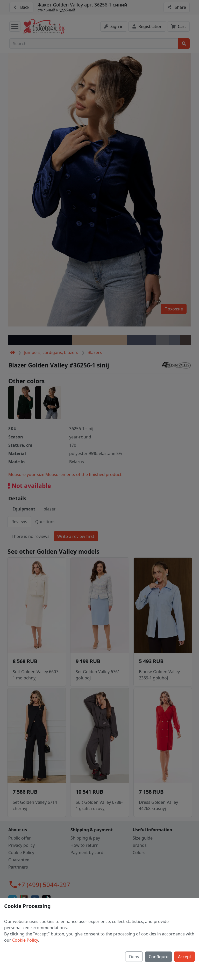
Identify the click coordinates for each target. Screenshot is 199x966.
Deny (134, 957)
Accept (184, 957)
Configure (158, 957)
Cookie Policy (25, 940)
